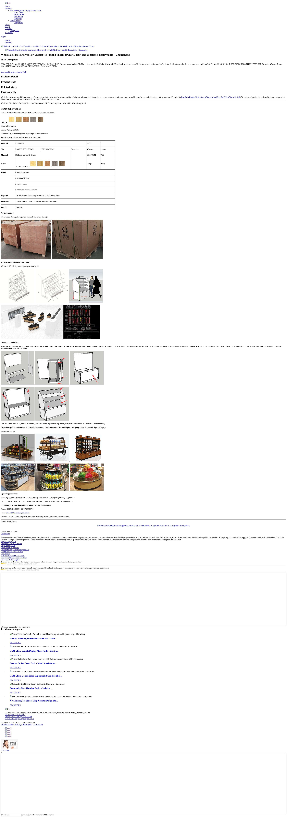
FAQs (7, 27)
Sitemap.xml (27, 725)
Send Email (5, 750)
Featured (8, 42)
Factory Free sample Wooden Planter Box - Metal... (33, 638)
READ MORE (15, 643)
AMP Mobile (38, 725)
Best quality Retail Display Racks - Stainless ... (31, 688)
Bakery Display (15, 21)
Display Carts (19, 15)
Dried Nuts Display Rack (10, 548)
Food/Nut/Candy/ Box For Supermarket (15, 550)
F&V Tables (18, 13)
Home (7, 6)
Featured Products (7, 725)
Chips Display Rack (8, 546)
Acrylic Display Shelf (8, 542)
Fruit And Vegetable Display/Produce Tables (25, 11)
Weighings (18, 19)
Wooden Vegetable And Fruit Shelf (212, 97)
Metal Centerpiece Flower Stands (12, 556)
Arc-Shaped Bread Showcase (11, 544)
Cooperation (5, 534)
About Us (8, 29)
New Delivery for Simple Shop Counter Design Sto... (34, 701)
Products (8, 9)
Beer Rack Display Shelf (190, 97)
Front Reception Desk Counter (12, 552)
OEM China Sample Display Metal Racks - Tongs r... (34, 651)
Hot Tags (18, 725)
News (7, 25)
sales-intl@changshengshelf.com (17, 513)
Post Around (18, 17)
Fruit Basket (5, 554)
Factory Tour (14, 31)
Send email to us (7, 72)
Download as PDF (19, 72)
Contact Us (9, 33)
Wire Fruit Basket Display (10, 560)
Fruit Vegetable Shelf (232, 97)
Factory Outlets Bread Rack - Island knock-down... (33, 663)
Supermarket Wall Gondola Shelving (14, 558)
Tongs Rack (18, 23)
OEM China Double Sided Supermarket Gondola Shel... (36, 676)
